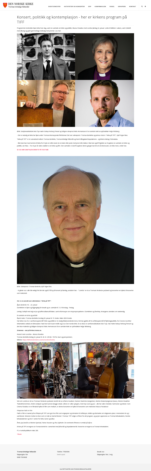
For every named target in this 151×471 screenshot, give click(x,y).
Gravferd (122, 6)
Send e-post (61, 454)
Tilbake (19, 434)
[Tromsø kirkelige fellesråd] (19, 5)
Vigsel (112, 6)
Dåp (89, 6)
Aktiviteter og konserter (74, 6)
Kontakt (132, 6)
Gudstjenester (54, 6)
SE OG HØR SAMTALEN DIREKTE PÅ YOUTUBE (33, 150)
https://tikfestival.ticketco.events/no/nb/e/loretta (39, 340)
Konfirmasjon (100, 6)
